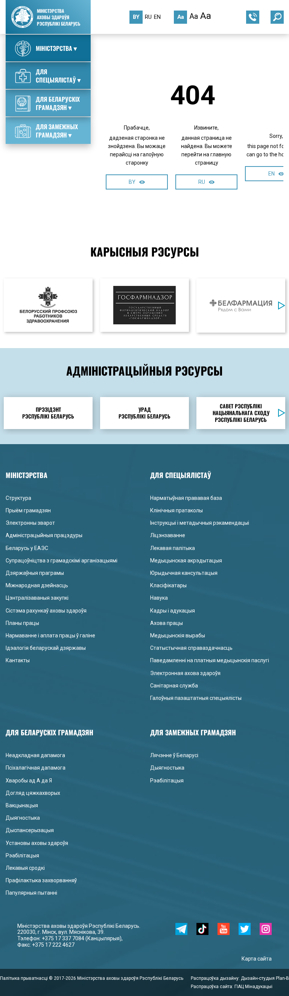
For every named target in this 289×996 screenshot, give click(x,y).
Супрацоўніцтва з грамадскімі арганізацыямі (61, 561)
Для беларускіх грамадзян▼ (58, 103)
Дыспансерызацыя (30, 830)
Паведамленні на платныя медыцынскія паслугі (209, 660)
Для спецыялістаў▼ (59, 75)
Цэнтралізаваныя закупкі (37, 598)
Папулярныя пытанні (31, 893)
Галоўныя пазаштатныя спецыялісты (196, 698)
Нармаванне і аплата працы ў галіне (50, 635)
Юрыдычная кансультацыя (184, 573)
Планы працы (22, 623)
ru (148, 17)
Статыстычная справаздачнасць (191, 648)
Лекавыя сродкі (25, 868)
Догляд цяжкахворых (33, 793)
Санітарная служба (174, 686)
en (157, 17)
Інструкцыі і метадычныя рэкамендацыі (199, 523)
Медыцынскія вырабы (177, 635)
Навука (159, 598)
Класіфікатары (168, 585)
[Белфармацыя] (240, 305)
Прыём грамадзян (28, 510)
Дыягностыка (23, 818)
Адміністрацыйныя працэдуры (44, 535)
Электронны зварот (30, 523)
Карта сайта (257, 959)
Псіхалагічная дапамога (35, 768)
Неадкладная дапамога (35, 755)
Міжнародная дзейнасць (37, 585)
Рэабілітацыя (22, 855)
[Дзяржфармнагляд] (144, 305)
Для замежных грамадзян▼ (57, 130)
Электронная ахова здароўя (185, 673)
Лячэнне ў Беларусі (174, 755)
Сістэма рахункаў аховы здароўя (46, 611)
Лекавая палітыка (172, 548)
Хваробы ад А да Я (29, 781)
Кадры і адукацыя (172, 611)
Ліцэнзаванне (167, 535)
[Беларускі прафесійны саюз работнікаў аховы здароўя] (48, 305)
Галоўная (113, 49)
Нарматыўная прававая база (186, 498)
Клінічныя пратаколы (176, 510)
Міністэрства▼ (57, 48)
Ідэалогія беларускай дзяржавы (46, 648)
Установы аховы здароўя (37, 843)
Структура (184, 49)
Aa (180, 17)
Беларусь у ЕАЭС (27, 548)
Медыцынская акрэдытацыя (186, 561)
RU (201, 182)
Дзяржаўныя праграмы (35, 573)
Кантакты (18, 660)
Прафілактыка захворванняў (41, 880)
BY (132, 182)
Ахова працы (166, 623)
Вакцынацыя (22, 805)
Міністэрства (147, 49)
